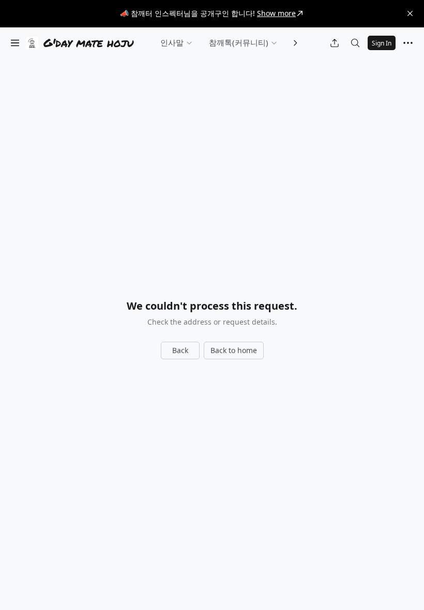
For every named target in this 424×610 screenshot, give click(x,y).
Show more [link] (276, 13)
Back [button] (180, 350)
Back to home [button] (233, 350)
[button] (410, 13)
